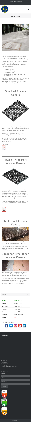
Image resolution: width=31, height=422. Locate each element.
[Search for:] (15, 294)
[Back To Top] (27, 418)
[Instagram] (15, 325)
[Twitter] (11, 325)
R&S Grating (17, 420)
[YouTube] (20, 325)
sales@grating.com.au (18, 1)
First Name (3, 373)
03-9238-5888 (11, 1)
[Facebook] (6, 325)
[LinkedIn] (24, 325)
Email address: (4, 381)
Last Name (3, 377)
